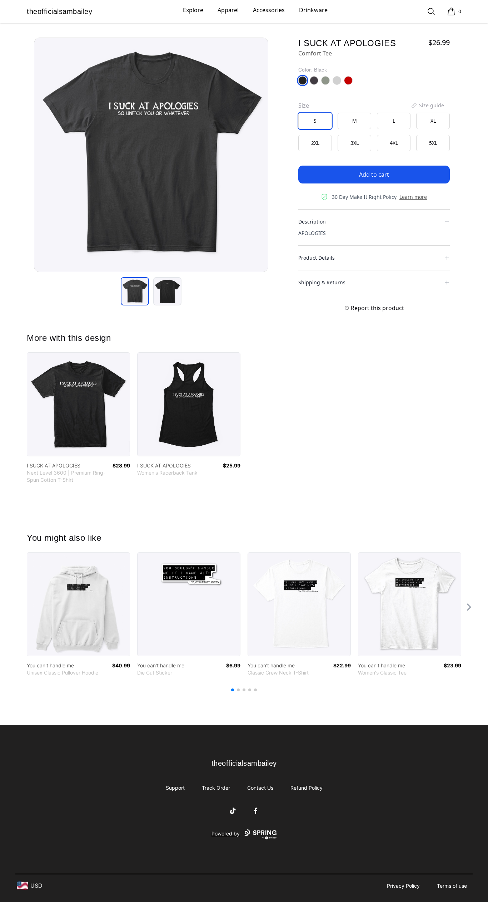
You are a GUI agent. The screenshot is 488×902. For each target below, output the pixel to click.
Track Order (216, 788)
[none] (427, 105)
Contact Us (260, 788)
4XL (394, 142)
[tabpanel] (151, 155)
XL (433, 120)
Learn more (413, 196)
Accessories (269, 10)
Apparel (228, 10)
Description (312, 221)
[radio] (315, 121)
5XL (433, 142)
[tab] (134, 291)
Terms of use (452, 886)
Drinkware (313, 10)
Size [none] (303, 105)
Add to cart (374, 174)
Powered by (225, 833)
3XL (354, 142)
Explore (193, 10)
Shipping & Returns (321, 282)
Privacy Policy (403, 886)
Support (175, 788)
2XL (315, 142)
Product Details (316, 257)
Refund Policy (306, 788)
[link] (78, 404)
